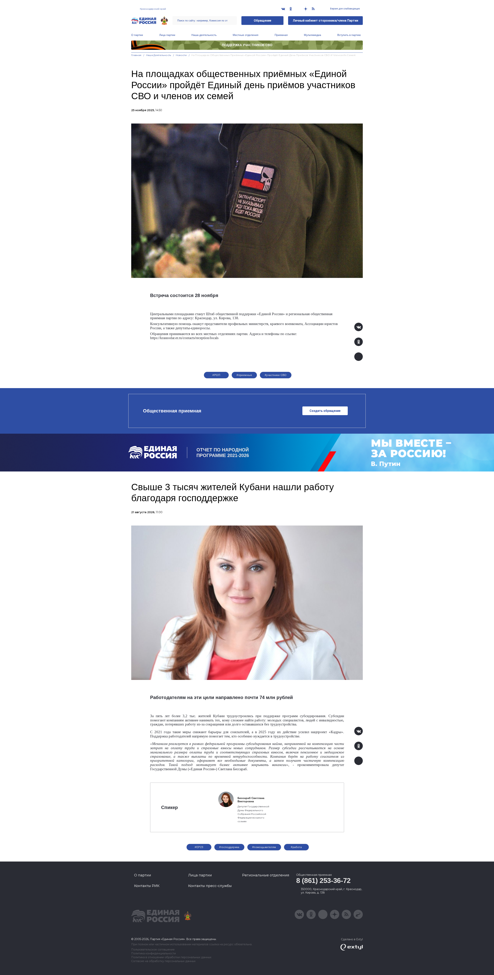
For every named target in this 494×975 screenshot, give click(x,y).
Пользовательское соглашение (153, 949)
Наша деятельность (204, 34)
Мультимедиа (312, 34)
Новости (181, 55)
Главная (136, 55)
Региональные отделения (265, 875)
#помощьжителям (264, 847)
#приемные (244, 375)
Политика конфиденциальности (153, 953)
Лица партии (167, 34)
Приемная (281, 34)
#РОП (216, 375)
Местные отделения (245, 34)
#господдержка (229, 847)
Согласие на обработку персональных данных (163, 961)
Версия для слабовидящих (345, 8)
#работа (296, 847)
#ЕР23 (199, 847)
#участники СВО (276, 375)
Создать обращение (325, 411)
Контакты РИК (146, 886)
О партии (137, 34)
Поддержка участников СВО (247, 45)
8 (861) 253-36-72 (323, 880)
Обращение (262, 20)
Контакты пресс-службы (210, 886)
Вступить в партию (349, 34)
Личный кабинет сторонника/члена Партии (325, 20)
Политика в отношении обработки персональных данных (171, 957)
